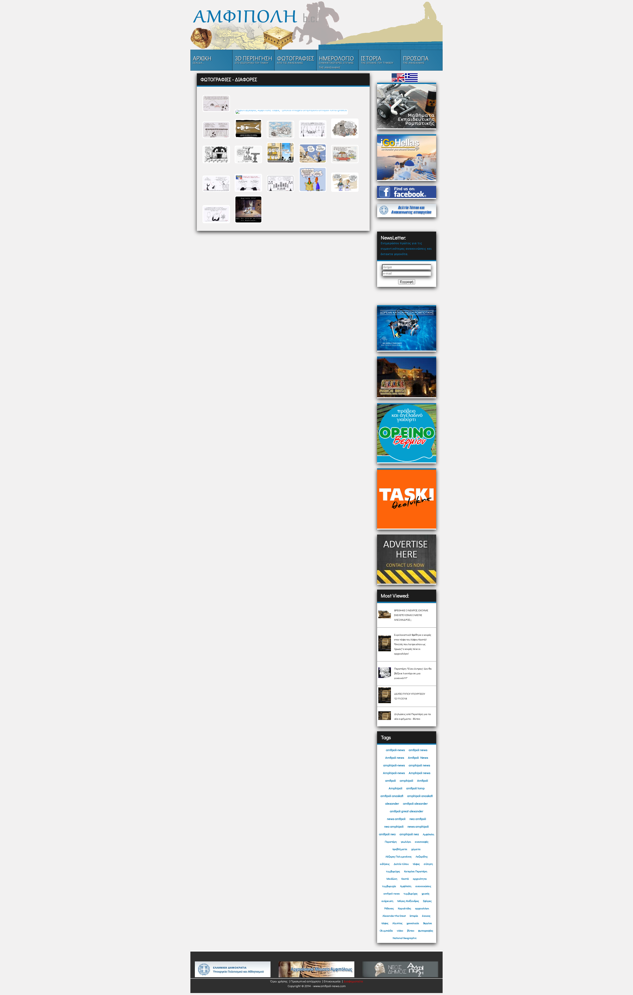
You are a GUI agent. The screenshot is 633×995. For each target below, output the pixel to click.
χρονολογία (413, 923)
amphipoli (406, 780)
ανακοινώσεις (423, 886)
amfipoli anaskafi (392, 796)
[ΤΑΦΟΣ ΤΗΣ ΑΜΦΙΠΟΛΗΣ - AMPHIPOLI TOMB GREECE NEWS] (316, 16)
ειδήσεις (385, 864)
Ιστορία (414, 915)
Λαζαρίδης (422, 856)
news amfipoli (396, 818)
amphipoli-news (394, 765)
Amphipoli (395, 788)
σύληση (428, 864)
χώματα (416, 849)
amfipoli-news (395, 750)
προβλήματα (399, 849)
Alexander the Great (394, 915)
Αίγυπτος (397, 923)
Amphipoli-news (394, 773)
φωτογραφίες (425, 930)
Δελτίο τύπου (401, 864)
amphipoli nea (409, 834)
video (400, 930)
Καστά (405, 878)
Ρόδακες (389, 908)
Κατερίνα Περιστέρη (415, 871)
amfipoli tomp (415, 788)
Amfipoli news (394, 757)
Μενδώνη (391, 878)
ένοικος (426, 915)
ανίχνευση (387, 901)
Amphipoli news (419, 773)
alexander (392, 803)
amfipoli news (418, 750)
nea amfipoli (417, 818)
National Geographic (405, 938)
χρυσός (426, 893)
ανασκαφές (422, 841)
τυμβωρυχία (389, 886)
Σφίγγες (427, 901)
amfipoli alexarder (415, 803)
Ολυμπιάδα (386, 930)
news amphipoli (418, 826)
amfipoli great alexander (406, 811)
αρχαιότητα (420, 878)
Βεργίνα (427, 923)
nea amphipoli (394, 826)
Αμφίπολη (428, 834)
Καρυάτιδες (404, 908)
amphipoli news (419, 765)
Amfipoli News (418, 757)
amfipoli (390, 780)
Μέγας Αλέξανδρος (408, 901)
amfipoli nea (387, 834)
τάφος (416, 864)
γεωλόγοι (406, 841)
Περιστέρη (391, 841)
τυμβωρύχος (393, 871)
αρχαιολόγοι (422, 908)
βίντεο (410, 930)
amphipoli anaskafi (420, 796)
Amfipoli (422, 780)
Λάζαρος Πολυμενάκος (398, 856)
